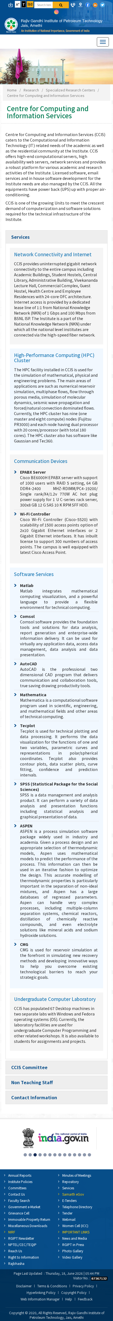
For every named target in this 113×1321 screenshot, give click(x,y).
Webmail (68, 1219)
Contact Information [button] (34, 1097)
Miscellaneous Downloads (27, 1225)
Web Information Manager (40, 1299)
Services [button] (20, 237)
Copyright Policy (73, 1292)
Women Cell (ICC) (75, 1225)
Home (12, 90)
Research (31, 90)
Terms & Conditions (52, 1286)
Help (68, 1299)
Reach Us (15, 1250)
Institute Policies (20, 1181)
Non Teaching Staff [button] (32, 1082)
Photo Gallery (72, 1250)
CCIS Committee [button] (29, 1067)
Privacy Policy (83, 1286)
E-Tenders (69, 1200)
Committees (17, 1187)
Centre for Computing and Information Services (45, 95)
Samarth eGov (73, 1194)
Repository (70, 1181)
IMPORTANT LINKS (75, 1232)
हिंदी (30, 4)
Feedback (85, 1299)
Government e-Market (24, 1206)
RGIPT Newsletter (21, 1238)
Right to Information (23, 1257)
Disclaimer (24, 1286)
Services (68, 1187)
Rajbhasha (16, 1263)
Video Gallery (72, 1257)
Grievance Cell (18, 1213)
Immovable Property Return (29, 1219)
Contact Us (16, 1194)
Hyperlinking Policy (41, 1292)
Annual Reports (19, 1175)
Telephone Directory (77, 1206)
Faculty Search (19, 1200)
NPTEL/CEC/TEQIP (22, 1244)
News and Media (74, 1238)
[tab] (56, 237)
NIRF (11, 1232)
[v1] (61, 5)
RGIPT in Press (73, 1244)
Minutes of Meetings (76, 1175)
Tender (67, 1213)
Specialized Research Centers (70, 90)
